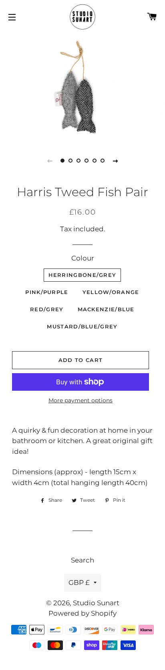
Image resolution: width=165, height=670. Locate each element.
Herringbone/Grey (82, 275)
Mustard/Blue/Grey (82, 326)
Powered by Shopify (82, 613)
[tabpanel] (82, 87)
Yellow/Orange (110, 292)
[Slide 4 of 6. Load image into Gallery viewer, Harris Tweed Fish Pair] (86, 161)
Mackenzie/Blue (106, 309)
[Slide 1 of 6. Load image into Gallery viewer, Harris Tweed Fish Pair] (62, 161)
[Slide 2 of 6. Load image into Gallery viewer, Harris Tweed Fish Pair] (70, 161)
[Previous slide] (49, 160)
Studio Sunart (96, 603)
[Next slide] (115, 160)
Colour (82, 258)
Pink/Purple (46, 292)
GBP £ (79, 582)
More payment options (80, 400)
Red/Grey (46, 309)
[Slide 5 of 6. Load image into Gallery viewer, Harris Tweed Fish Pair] (95, 161)
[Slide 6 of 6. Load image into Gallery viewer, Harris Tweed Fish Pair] (103, 161)
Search (82, 560)
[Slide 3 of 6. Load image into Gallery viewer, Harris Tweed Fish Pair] (78, 161)
